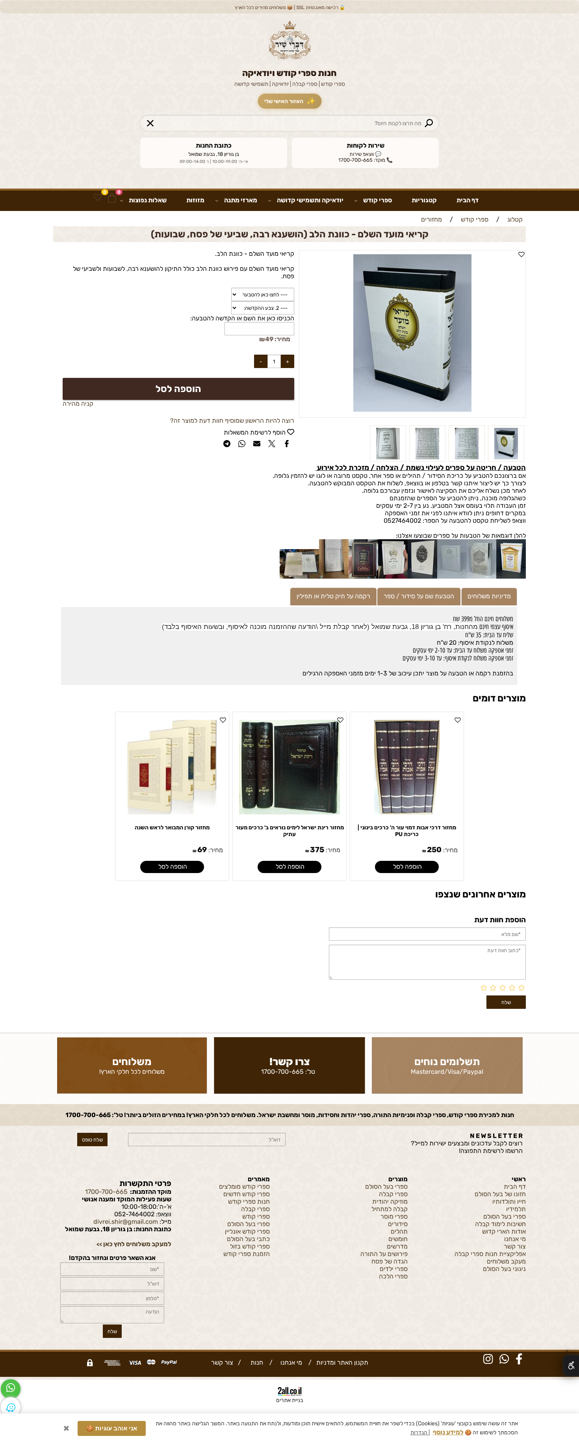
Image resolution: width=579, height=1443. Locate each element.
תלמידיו (516, 1209)
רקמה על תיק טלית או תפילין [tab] (333, 596)
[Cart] (112, 198)
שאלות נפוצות (148, 200)
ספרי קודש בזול (250, 1246)
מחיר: (281, 339)
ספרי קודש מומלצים (244, 1186)
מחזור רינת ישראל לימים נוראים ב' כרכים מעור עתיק (290, 831)
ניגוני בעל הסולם (504, 1269)
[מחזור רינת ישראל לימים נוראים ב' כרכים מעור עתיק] (289, 812)
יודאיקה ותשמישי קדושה (310, 200)
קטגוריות (424, 200)
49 (269, 339)
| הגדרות (420, 1431)
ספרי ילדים (394, 1269)
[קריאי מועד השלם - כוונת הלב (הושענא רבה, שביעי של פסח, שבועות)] (506, 459)
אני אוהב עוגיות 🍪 (111, 1426)
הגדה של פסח (389, 1261)
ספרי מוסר (394, 1216)
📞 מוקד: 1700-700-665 (365, 160)
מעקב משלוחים (506, 1261)
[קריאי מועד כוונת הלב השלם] (388, 459)
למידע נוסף (448, 1430)
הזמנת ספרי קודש (246, 1254)
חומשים (398, 1239)
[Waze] (10, 1407)
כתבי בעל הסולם (248, 1239)
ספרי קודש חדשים (246, 1194)
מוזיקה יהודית (390, 1201)
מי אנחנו (515, 1239)
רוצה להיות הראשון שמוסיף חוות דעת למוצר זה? (232, 420)
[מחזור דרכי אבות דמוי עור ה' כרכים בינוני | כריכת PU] (407, 812)
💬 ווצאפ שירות (365, 154)
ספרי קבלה (393, 1194)
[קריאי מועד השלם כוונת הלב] (466, 459)
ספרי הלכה (393, 1276)
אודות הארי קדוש (504, 1231)
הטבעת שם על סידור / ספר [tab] (419, 596)
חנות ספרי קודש (249, 1201)
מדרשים (397, 1246)
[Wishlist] (97, 198)
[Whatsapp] (10, 1389)
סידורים (398, 1224)
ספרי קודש (377, 200)
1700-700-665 (282, 1071)
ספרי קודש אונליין (247, 1231)
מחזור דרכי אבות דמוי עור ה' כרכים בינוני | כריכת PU (407, 831)
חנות (255, 1362)
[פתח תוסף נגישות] (571, 1365)
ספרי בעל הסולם (504, 1216)
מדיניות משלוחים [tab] (489, 596)
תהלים (399, 1231)
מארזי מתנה (240, 200)
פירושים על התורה (384, 1254)
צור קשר (515, 1246)
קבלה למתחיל (389, 1209)
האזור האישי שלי (289, 101)
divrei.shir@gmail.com (125, 1221)
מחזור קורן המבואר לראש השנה (172, 827)
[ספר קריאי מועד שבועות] (427, 459)
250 (434, 849)
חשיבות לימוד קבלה (500, 1224)
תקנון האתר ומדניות (341, 1362)
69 (202, 849)
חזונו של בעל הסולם (500, 1194)
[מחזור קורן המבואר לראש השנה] (171, 812)
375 (317, 849)
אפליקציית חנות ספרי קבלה (490, 1254)
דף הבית (468, 200)
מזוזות (195, 200)
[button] (406, 867)
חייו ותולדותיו (509, 1201)
